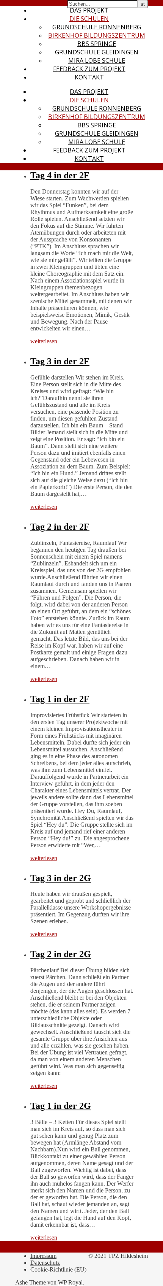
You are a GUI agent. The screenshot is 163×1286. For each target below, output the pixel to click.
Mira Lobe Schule (96, 60)
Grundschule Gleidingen (96, 52)
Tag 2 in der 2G (60, 954)
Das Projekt (89, 10)
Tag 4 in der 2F (59, 175)
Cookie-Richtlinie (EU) (58, 1269)
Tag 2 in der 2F (59, 527)
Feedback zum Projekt (89, 69)
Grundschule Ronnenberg (96, 27)
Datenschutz (45, 1262)
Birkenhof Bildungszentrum (96, 35)
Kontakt (89, 77)
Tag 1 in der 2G (60, 1106)
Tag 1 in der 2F (59, 699)
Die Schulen (89, 18)
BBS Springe (96, 44)
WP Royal (70, 1282)
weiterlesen (43, 341)
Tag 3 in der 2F (59, 361)
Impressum (43, 1256)
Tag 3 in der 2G (60, 878)
